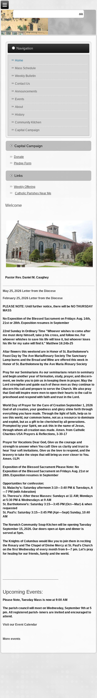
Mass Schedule (25, 68)
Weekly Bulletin (25, 76)
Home (19, 60)
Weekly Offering (24, 187)
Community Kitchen (28, 122)
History (19, 114)
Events (19, 99)
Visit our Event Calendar (20, 624)
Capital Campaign (27, 130)
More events (11, 639)
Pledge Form (22, 163)
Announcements (26, 91)
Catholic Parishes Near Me (33, 193)
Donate (19, 157)
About (19, 107)
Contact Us (22, 83)
